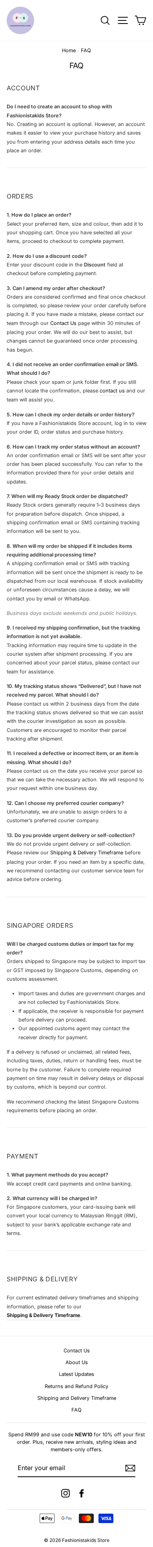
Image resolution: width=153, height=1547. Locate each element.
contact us (112, 391)
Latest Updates (76, 1374)
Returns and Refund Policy (76, 1386)
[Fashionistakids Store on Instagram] (65, 1493)
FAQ (76, 1410)
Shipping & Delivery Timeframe (86, 853)
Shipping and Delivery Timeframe (76, 1398)
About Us (77, 1362)
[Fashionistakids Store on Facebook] (81, 1493)
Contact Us (63, 323)
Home (69, 50)
